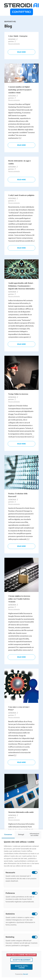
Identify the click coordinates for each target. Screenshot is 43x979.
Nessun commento (14, 44)
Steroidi (25, 974)
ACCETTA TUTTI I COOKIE (21, 967)
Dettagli (21, 834)
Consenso (8, 834)
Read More (21, 52)
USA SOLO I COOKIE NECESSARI (21, 955)
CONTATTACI (21, 12)
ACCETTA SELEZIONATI (21, 960)
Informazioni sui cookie (34, 834)
